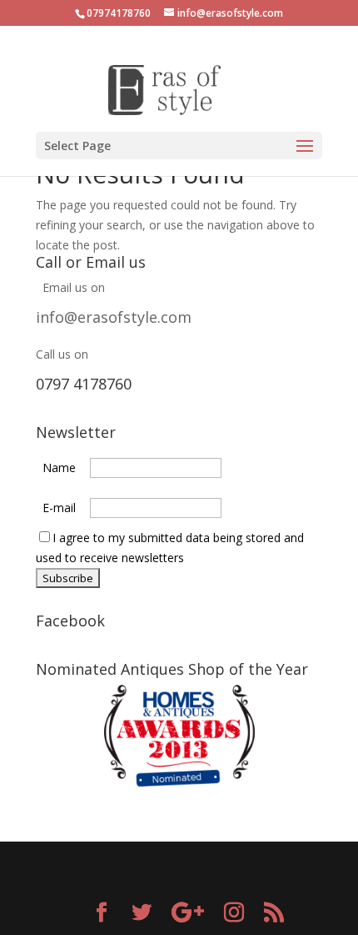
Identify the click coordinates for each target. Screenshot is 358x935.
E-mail (59, 507)
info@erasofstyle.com (113, 317)
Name (59, 467)
